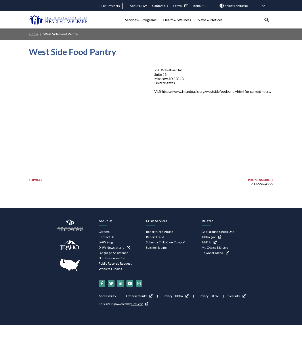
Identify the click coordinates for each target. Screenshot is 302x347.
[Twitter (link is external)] (111, 283)
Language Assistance (113, 253)
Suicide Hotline (156, 247)
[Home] (58, 20)
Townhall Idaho (212, 253)
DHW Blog (106, 242)
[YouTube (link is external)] (129, 283)
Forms (177, 6)
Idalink (206, 242)
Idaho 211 (200, 6)
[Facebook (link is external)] (102, 283)
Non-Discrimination (112, 258)
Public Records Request (115, 263)
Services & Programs (141, 20)
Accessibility (107, 296)
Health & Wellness (177, 20)
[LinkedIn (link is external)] (120, 283)
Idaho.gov (209, 237)
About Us (105, 221)
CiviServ (137, 304)
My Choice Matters (215, 247)
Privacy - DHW (208, 296)
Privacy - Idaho (172, 296)
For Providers (110, 6)
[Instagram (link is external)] (139, 283)
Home (33, 34)
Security (234, 296)
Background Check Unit (218, 231)
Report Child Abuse (159, 231)
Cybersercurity (136, 296)
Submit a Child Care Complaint (167, 242)
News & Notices (210, 20)
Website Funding (110, 269)
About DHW (138, 6)
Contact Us (160, 6)
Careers (104, 231)
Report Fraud (155, 237)
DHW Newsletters (111, 247)
